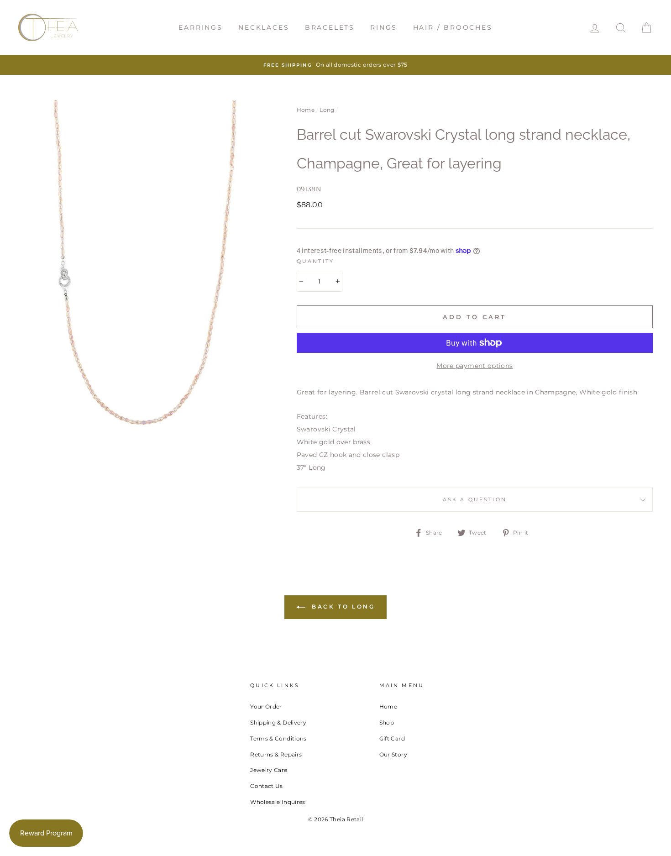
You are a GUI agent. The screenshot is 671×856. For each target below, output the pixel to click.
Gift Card (392, 738)
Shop (386, 722)
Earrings (200, 27)
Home (306, 109)
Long (327, 109)
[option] (335, 64)
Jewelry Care (268, 770)
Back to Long (342, 606)
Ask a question (475, 500)
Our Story (393, 754)
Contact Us (266, 785)
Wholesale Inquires (277, 801)
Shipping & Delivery (278, 722)
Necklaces (263, 27)
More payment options (474, 366)
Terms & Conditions (278, 738)
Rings (383, 27)
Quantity (315, 261)
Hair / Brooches (453, 27)
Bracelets (330, 27)
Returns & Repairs (276, 754)
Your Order (266, 706)
